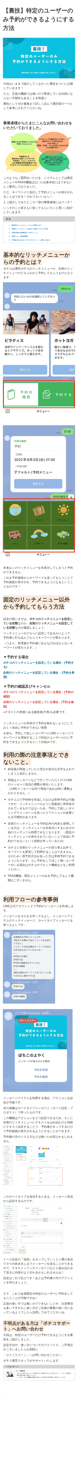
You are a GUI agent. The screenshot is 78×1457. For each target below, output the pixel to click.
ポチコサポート (16, 1355)
